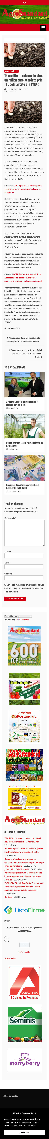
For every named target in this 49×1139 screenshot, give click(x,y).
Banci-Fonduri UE (11, 71)
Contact (8, 897)
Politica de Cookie (10, 1096)
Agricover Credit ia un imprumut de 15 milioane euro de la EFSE (22, 403)
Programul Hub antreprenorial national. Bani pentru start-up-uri (22, 486)
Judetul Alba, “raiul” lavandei (16, 869)
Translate (25, 619)
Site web (8, 573)
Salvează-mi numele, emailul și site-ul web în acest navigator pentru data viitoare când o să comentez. (24, 588)
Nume (7, 551)
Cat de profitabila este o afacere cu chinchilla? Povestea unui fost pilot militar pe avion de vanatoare (24, 862)
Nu (8, 940)
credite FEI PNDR (14, 328)
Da (8, 937)
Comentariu (10, 518)
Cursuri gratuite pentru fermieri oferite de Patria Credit (24, 444)
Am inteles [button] (24, 1132)
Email (7, 562)
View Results (24, 952)
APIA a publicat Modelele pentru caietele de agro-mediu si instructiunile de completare (23, 189)
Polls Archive (10, 958)
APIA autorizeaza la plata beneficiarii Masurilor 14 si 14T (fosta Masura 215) (25, 353)
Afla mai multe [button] (29, 1125)
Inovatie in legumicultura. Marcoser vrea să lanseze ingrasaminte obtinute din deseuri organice (23, 876)
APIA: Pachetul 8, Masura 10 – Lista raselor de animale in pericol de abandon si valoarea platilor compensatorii (23, 277)
